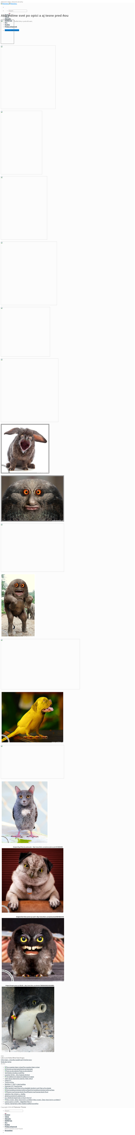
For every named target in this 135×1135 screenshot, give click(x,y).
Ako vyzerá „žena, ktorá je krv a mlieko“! (47, 1100)
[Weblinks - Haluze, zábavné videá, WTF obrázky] (9, 4)
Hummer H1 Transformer (13, 1086)
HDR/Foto (8, 1121)
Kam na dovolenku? (26, 1071)
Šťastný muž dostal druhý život (37, 1092)
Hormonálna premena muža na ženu (42, 1090)
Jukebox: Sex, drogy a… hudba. (15, 1094)
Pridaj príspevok (11, 1127)
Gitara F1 (8, 1080)
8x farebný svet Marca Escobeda (40, 1088)
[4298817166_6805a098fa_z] (7, 21)
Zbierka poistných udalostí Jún (15, 1096)
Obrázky (8, 19)
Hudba (7, 1125)
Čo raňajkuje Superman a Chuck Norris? (18, 1098)
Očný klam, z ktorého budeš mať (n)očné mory (16, 1060)
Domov (7, 1115)
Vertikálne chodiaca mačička (14, 1073)
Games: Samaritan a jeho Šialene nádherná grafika (21, 1103)
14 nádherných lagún (27, 1077)
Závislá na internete (26, 1069)
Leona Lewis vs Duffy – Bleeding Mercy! (18, 1102)
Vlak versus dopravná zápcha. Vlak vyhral (19, 1078)
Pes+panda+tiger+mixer (31, 1067)
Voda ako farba (6, 1062)
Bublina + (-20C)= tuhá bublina (15, 1084)
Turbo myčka (9, 1082)
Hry (6, 1123)
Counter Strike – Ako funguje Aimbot (17, 1075)
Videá (7, 1117)
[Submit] (9, 13)
